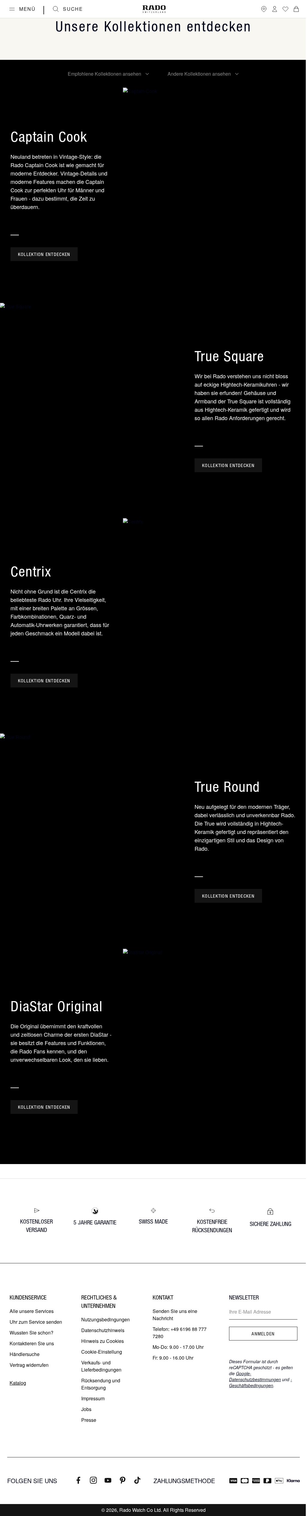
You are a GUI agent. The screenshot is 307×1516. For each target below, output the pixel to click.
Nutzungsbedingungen (105, 1319)
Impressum (93, 1398)
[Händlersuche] (264, 9)
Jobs (86, 1409)
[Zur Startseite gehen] (154, 9)
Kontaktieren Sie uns (32, 1343)
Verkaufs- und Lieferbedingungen (101, 1366)
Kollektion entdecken (44, 254)
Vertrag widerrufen (29, 1364)
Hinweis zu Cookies (102, 1340)
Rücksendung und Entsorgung (100, 1384)
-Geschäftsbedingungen (260, 1382)
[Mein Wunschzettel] (285, 9)
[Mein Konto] (274, 9)
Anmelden (263, 1333)
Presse (88, 1419)
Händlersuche (25, 1354)
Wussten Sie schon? (31, 1332)
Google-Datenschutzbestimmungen (255, 1376)
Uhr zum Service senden (36, 1321)
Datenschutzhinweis (102, 1330)
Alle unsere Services (32, 1311)
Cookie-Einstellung (101, 1351)
